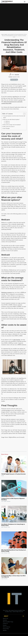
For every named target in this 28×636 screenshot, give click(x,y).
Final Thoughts (6, 128)
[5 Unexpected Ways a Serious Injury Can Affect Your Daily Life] (14, 565)
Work (2, 527)
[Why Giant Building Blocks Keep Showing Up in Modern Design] (14, 539)
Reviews (8, 501)
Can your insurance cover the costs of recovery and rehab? (14, 116)
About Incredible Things (8, 621)
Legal (2, 578)
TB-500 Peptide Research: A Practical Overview (13, 474)
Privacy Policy (6, 628)
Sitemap (4, 630)
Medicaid (8, 122)
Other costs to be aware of (8, 126)
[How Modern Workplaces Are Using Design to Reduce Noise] (14, 514)
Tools (9, 527)
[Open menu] (25, 1)
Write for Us (5, 618)
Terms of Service (6, 626)
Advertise (5, 620)
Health (5, 34)
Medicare (8, 121)
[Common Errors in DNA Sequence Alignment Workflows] (14, 488)
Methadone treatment (6, 292)
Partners (5, 625)
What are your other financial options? (11, 119)
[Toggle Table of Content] (23, 114)
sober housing (16, 339)
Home (2, 34)
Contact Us (5, 623)
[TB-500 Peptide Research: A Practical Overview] (14, 464)
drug (8, 410)
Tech (2, 501)
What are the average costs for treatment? (12, 124)
